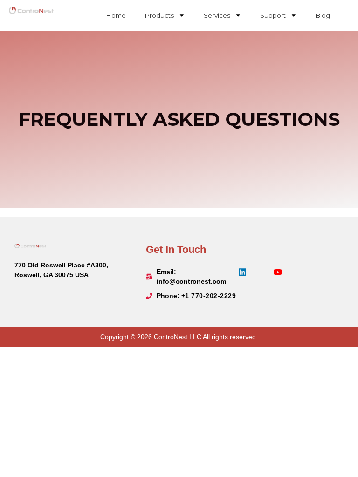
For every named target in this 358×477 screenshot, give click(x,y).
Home (116, 15)
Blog (322, 15)
